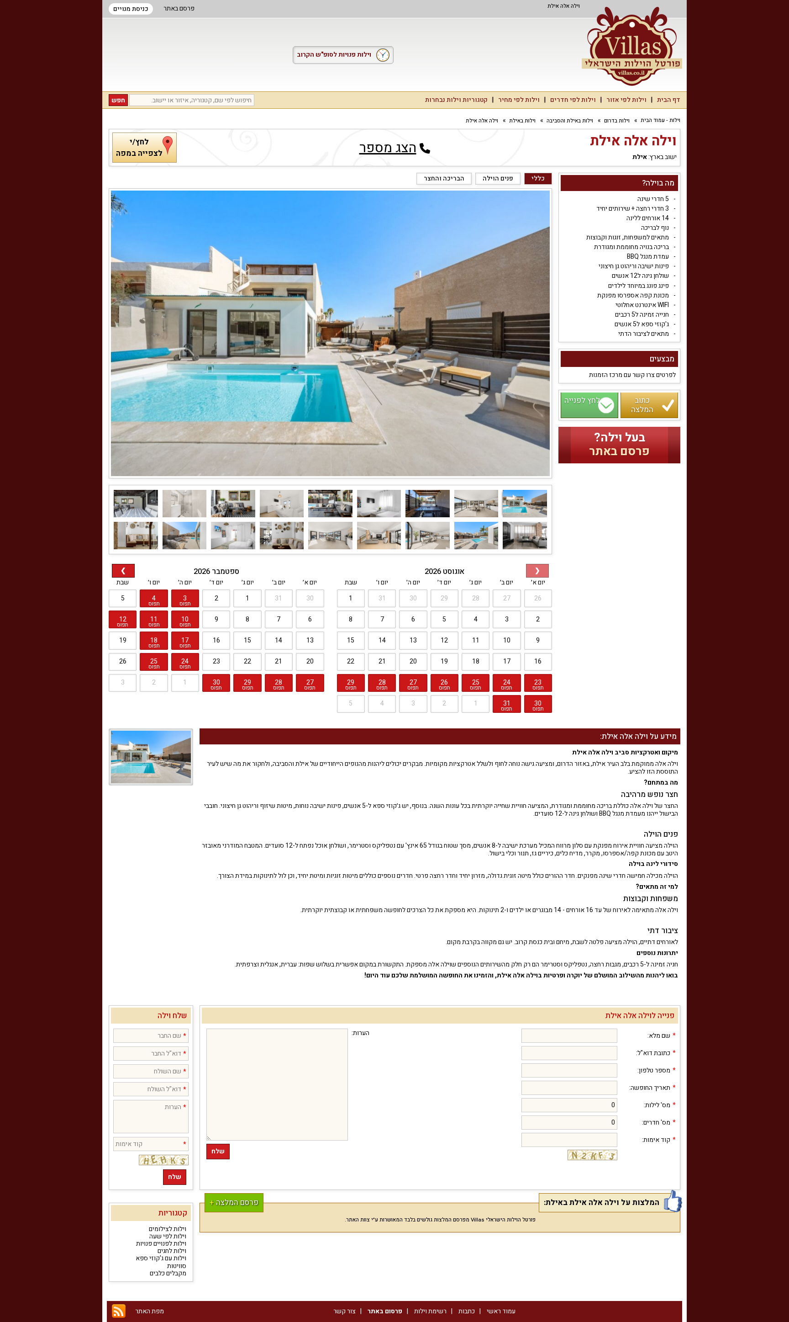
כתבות (466, 1311)
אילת (639, 157)
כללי (538, 178)
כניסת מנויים (130, 9)
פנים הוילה (498, 178)
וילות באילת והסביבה (570, 121)
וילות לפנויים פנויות (161, 1243)
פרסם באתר (179, 8)
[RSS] (118, 1311)
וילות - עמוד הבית (660, 120)
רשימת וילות (430, 1311)
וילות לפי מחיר (519, 100)
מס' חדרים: (656, 1122)
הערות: (360, 1033)
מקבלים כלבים (168, 1273)
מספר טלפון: (653, 1070)
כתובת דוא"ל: (653, 1053)
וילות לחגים (172, 1251)
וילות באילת (522, 121)
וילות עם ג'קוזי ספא (161, 1258)
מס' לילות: (657, 1105)
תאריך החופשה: (649, 1088)
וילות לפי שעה (167, 1236)
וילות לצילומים (167, 1229)
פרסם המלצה (234, 1202)
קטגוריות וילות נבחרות (456, 100)
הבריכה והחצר (444, 178)
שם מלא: (658, 1036)
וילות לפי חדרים (573, 100)
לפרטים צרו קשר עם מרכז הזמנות (632, 375)
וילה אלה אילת (482, 121)
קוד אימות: (656, 1140)
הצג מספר (387, 148)
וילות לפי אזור (626, 100)
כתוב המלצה (642, 405)
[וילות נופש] (632, 46)
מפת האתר (149, 1311)
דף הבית (668, 100)
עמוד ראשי (501, 1311)
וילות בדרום (617, 121)
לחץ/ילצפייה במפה (139, 147)
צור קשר (344, 1311)
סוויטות (176, 1266)
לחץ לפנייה (582, 401)
